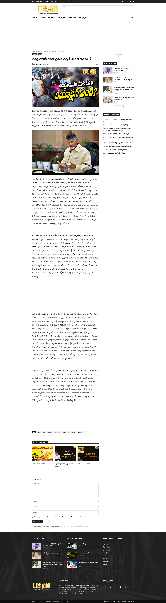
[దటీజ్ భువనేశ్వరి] (72, 546)
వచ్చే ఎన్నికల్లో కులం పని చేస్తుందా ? (123, 143)
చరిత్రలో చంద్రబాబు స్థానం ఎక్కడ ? (121, 134)
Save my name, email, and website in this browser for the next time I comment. (61, 517)
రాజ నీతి (40, 54)
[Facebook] (122, 1)
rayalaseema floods (83, 432)
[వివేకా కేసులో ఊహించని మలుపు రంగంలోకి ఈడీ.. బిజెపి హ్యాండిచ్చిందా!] (107, 80)
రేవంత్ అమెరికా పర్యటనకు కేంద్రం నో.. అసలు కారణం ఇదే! (123, 69)
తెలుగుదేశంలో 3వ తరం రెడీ (38, 463)
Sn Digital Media (54, 601)
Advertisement (121, 601)
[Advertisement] (83, 34)
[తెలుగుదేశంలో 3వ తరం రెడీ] (42, 453)
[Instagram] (125, 1)
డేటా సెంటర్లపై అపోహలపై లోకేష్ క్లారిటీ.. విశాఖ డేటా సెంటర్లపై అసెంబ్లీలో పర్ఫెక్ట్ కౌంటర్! (124, 89)
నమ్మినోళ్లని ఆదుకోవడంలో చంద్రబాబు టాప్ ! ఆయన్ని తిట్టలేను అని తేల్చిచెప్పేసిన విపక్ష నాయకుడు (65, 465)
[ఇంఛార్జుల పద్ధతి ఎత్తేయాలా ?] (88, 453)
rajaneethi (39, 64)
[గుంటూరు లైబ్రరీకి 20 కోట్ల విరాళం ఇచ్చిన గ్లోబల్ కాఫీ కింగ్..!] (107, 99)
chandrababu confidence (54, 432)
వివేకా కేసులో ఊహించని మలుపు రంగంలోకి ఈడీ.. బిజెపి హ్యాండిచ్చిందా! (123, 78)
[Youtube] (133, 1)
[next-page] (36, 471)
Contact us (131, 601)
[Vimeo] (130, 1)
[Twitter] (128, 1)
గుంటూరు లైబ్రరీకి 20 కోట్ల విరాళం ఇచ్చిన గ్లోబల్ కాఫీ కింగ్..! (124, 98)
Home (33, 51)
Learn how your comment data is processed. (74, 526)
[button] (132, 17)
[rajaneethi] (33, 64)
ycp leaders (49, 435)
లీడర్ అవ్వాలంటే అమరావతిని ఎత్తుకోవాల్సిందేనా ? (121, 146)
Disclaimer (106, 601)
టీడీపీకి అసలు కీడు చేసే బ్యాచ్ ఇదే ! (118, 149)
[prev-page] (33, 471)
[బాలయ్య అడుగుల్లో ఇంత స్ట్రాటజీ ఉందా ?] (72, 564)
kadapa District (72, 432)
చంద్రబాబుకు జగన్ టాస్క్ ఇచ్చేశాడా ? (117, 153)
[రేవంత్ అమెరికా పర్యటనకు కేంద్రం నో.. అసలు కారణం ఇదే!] (107, 70)
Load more (118, 107)
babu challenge (41, 432)
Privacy (113, 601)
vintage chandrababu (38, 435)
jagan (64, 432)
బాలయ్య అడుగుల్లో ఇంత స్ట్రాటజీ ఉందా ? (88, 563)
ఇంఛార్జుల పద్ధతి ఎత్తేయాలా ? (84, 463)
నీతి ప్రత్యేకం (39, 51)
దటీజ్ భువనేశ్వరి (83, 543)
